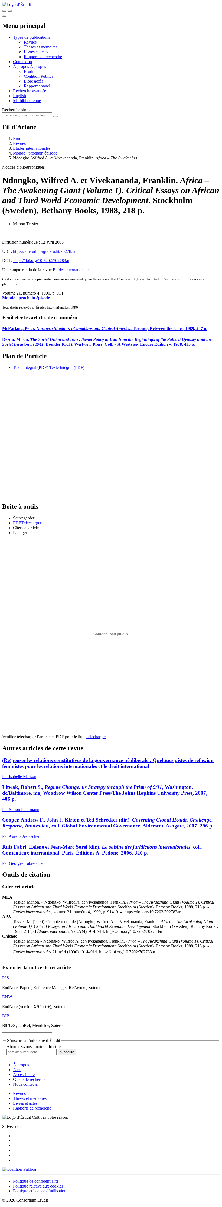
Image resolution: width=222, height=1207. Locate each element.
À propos (38, 66)
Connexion (22, 61)
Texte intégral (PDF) (30, 367)
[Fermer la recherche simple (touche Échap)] (10, 11)
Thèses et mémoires (40, 47)
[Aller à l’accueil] (16, 4)
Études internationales (31, 148)
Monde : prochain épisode (35, 153)
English (19, 95)
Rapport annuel (37, 86)
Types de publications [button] (31, 37)
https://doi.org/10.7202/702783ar (41, 260)
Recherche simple (17, 109)
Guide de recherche (29, 1079)
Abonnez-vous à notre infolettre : (34, 1046)
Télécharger (96, 736)
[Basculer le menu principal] (4, 16)
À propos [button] (21, 66)
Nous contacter (26, 1084)
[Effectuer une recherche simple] (4, 11)
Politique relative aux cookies (38, 1186)
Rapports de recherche (43, 56)
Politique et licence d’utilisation (39, 1191)
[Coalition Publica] (19, 1169)
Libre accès (33, 81)
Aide (17, 1069)
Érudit (29, 71)
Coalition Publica (38, 76)
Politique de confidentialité (35, 1181)
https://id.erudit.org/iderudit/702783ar (45, 251)
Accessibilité (24, 1074)
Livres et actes (36, 52)
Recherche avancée (29, 91)
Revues (30, 42)
